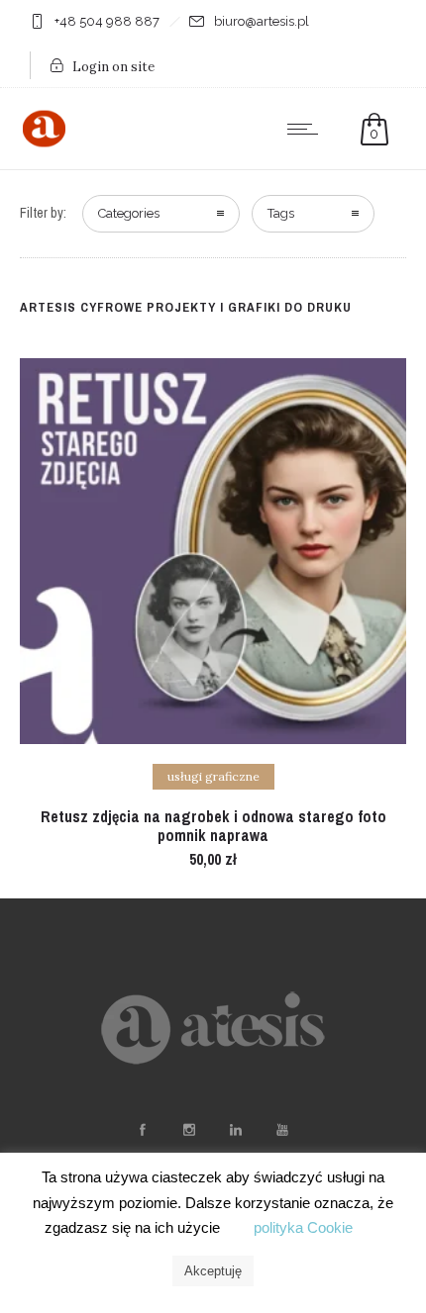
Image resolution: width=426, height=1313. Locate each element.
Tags (280, 213)
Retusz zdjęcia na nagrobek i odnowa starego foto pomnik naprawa (213, 825)
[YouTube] (281, 1130)
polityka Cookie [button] (303, 1227)
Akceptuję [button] (213, 1271)
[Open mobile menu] (307, 128)
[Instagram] (188, 1130)
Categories (129, 213)
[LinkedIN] (235, 1130)
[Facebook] (141, 1130)
